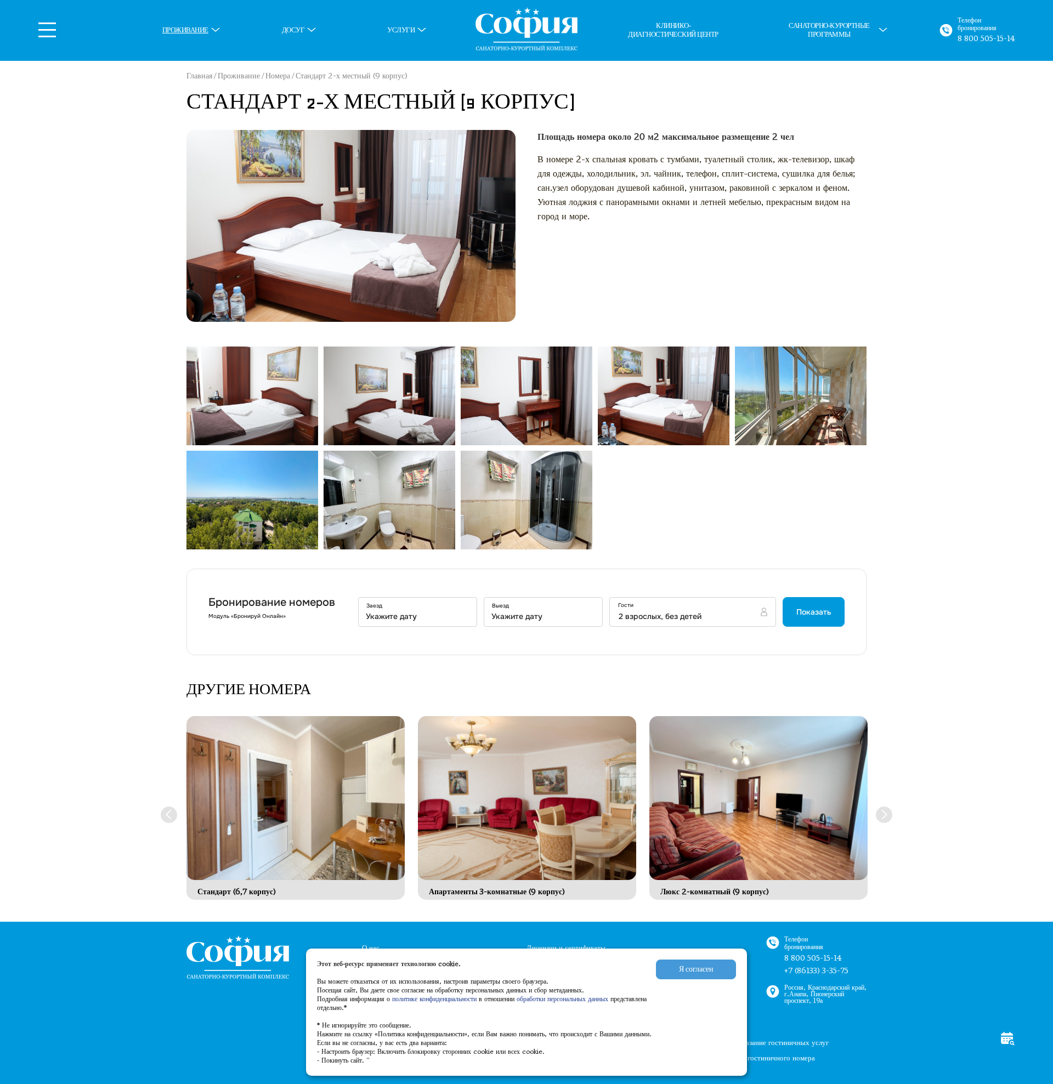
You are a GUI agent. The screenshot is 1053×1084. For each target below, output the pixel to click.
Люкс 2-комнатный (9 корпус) (714, 892)
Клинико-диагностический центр (673, 30)
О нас (371, 948)
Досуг (293, 30)
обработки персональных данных (563, 999)
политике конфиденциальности (434, 999)
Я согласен (696, 969)
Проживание (185, 30)
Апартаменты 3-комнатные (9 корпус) (497, 892)
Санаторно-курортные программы (829, 30)
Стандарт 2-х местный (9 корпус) (351, 76)
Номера (277, 76)
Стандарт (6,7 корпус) (236, 892)
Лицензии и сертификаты (565, 948)
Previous (169, 815)
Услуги (401, 30)
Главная (199, 76)
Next (884, 815)
